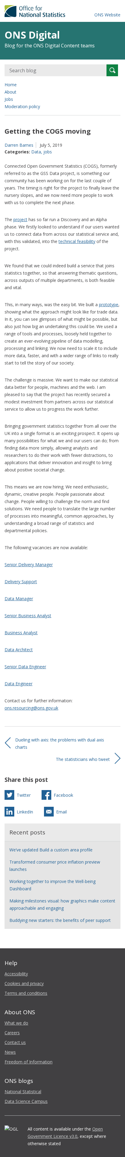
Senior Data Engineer (25, 666)
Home (11, 84)
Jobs (9, 99)
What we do (16, 1023)
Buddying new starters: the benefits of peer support (60, 920)
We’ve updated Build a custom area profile (51, 850)
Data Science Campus (26, 1101)
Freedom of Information (28, 1062)
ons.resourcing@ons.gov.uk (31, 708)
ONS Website (107, 15)
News (10, 1052)
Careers (12, 1032)
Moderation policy (22, 106)
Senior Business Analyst (28, 615)
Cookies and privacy (24, 983)
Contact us (15, 1042)
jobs (47, 152)
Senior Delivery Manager (29, 564)
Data (36, 152)
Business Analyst (21, 632)
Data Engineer (18, 683)
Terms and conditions (26, 993)
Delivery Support (21, 581)
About (10, 92)
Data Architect (19, 649)
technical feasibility (77, 241)
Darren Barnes (19, 145)
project (20, 219)
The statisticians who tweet (83, 759)
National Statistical (23, 1091)
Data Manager (19, 598)
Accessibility (16, 974)
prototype (108, 304)
